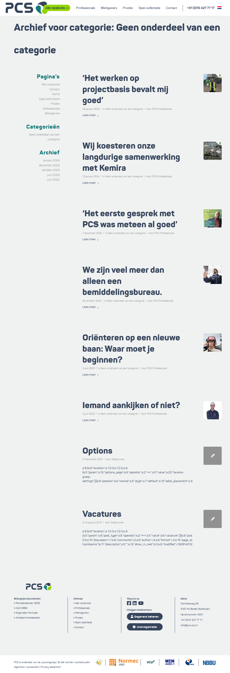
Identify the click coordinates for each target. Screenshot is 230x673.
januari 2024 (51, 160)
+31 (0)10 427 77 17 (201, 8)
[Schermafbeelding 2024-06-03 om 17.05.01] (212, 342)
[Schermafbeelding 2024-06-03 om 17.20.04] (212, 410)
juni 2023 (53, 175)
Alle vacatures (51, 84)
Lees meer (89, 115)
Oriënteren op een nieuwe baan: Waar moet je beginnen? (131, 348)
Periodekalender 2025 (28, 603)
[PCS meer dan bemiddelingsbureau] (212, 275)
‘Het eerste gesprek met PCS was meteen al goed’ (129, 219)
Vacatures (101, 514)
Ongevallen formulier (27, 612)
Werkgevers (52, 113)
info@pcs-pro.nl (189, 625)
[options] (212, 456)
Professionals (51, 108)
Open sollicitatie (49, 99)
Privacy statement (51, 667)
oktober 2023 (51, 170)
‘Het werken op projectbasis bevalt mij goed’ (125, 89)
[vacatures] (212, 519)
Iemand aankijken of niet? (131, 405)
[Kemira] (212, 151)
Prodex (55, 104)
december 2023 (49, 165)
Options (97, 450)
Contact (54, 89)
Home (56, 94)
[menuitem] (56, 8)
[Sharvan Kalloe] (212, 218)
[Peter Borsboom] (212, 83)
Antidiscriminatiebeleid (28, 617)
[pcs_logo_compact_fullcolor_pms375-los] (27, 8)
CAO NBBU (22, 608)
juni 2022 (53, 180)
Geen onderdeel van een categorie (124, 109)
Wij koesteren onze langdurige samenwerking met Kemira (131, 156)
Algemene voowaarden (26, 667)
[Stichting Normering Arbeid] (98, 664)
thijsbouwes (118, 459)
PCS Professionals (162, 109)
